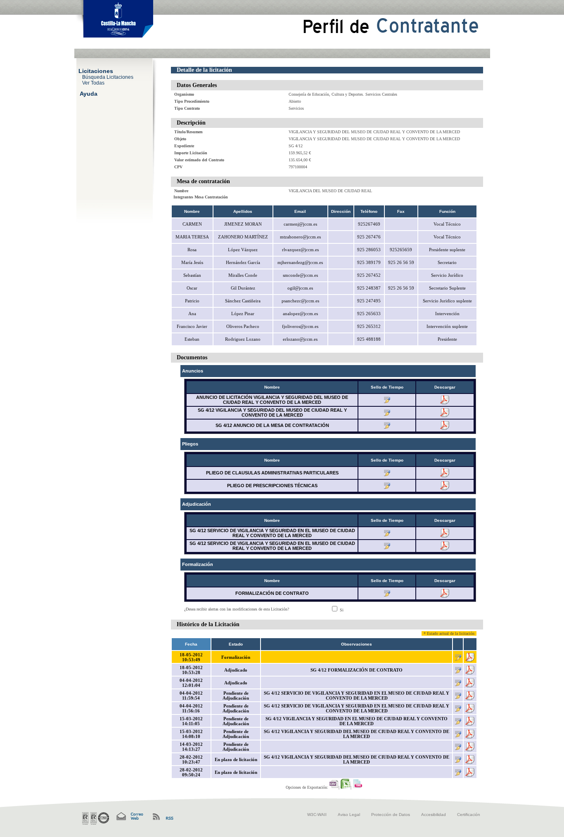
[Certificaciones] (95, 818)
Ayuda (88, 93)
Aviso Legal (349, 814)
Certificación (468, 814)
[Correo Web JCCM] (129, 816)
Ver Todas (93, 82)
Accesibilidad (433, 814)
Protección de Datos (390, 814)
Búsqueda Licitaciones (107, 77)
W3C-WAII (317, 814)
